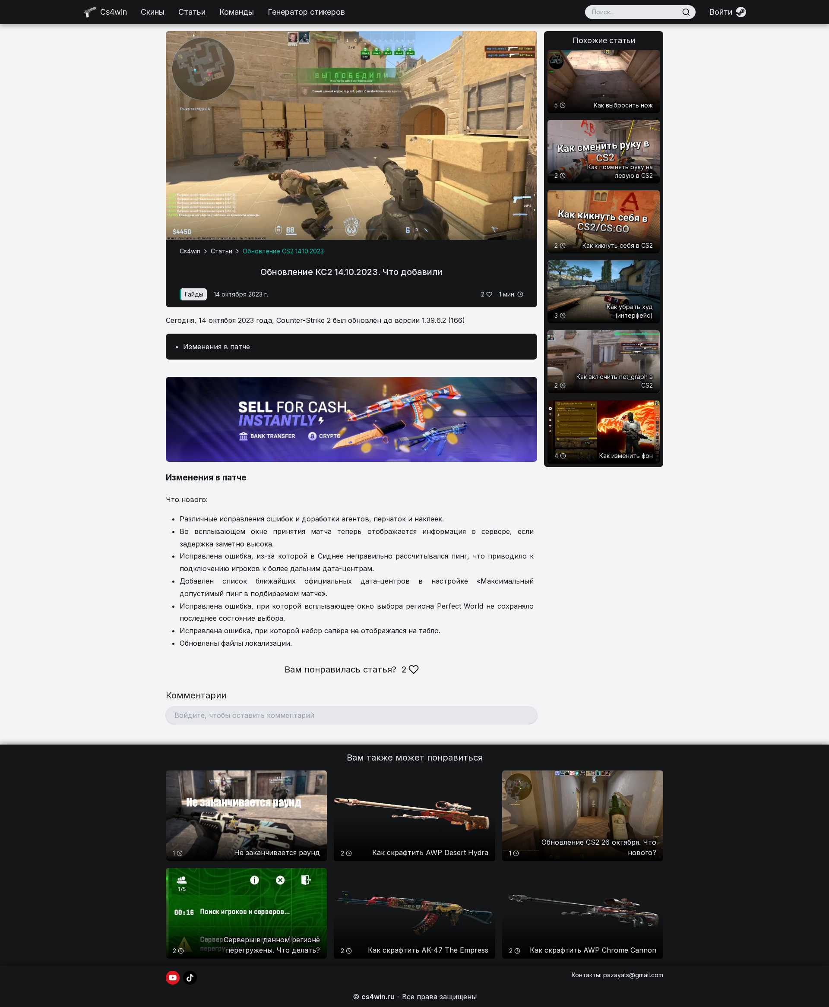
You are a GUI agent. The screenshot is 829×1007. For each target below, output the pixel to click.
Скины (153, 11)
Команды (236, 11)
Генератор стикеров (306, 11)
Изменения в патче (216, 346)
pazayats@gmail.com (633, 975)
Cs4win (190, 251)
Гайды (194, 294)
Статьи (192, 11)
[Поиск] (686, 12)
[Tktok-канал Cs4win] (190, 978)
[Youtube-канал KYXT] (173, 978)
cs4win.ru (378, 996)
